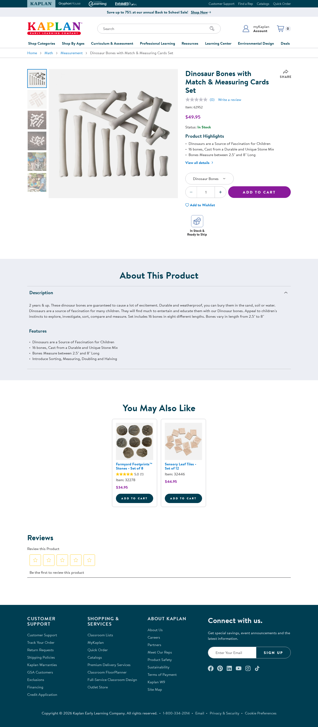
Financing (35, 687)
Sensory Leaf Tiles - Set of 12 (180, 466)
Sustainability (158, 667)
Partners (154, 644)
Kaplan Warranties (42, 664)
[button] (255, 28)
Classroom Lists (100, 634)
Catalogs (263, 3)
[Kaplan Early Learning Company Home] (54, 28)
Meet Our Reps (160, 652)
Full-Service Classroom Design (112, 679)
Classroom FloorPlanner (107, 672)
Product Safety (160, 659)
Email (199, 713)
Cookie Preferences (261, 713)
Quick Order (282, 3)
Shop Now (199, 12)
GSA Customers (40, 672)
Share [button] (286, 76)
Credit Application (42, 694)
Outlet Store (98, 687)
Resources (190, 43)
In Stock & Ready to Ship (197, 232)
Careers (154, 637)
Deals (285, 43)
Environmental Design (256, 43)
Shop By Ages (73, 43)
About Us (155, 629)
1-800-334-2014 (176, 713)
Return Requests (40, 649)
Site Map (155, 689)
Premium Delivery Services (109, 664)
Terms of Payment (162, 674)
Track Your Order (40, 642)
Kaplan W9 (156, 681)
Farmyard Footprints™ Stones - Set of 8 (134, 466)
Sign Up (273, 652)
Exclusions (35, 679)
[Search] (212, 28)
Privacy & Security (224, 713)
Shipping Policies (41, 657)
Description (41, 292)
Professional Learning (157, 43)
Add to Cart (259, 192)
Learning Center (218, 43)
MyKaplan (96, 642)
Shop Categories (41, 43)
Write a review (229, 99)
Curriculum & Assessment (112, 43)
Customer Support (221, 3)
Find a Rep (245, 3)
